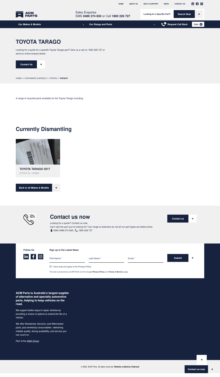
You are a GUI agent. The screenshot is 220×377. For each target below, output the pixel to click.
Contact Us (180, 4)
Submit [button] (178, 258)
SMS (88, 16)
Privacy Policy (84, 266)
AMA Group (33, 341)
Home (121, 4)
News (166, 4)
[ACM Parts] (26, 14)
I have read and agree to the (72, 266)
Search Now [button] (184, 14)
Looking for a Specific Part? (156, 14)
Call (118, 16)
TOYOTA (53, 78)
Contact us (178, 218)
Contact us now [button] (196, 369)
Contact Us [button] (26, 64)
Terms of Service (116, 271)
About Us (133, 4)
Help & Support (150, 4)
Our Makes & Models (29, 24)
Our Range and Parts (100, 24)
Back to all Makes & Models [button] (34, 187)
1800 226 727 (95, 49)
